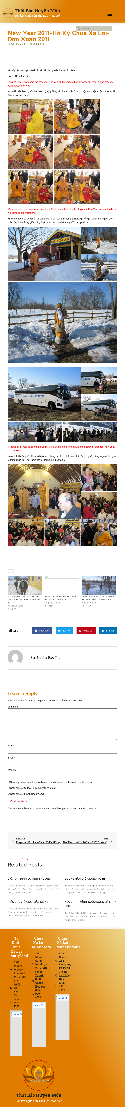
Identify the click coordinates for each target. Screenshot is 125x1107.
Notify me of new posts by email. (28, 794)
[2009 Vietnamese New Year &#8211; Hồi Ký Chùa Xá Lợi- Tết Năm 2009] (99, 585)
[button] (109, 14)
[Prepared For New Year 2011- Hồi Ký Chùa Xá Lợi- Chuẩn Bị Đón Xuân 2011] (25, 585)
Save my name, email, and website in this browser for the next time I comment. (52, 782)
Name (12, 745)
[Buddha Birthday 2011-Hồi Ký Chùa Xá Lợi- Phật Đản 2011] (62, 585)
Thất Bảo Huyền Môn (37, 11)
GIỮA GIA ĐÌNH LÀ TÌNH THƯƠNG (29, 878)
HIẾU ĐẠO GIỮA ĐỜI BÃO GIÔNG (28, 902)
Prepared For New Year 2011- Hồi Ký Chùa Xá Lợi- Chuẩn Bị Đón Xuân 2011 (24, 599)
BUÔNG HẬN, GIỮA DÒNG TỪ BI (85, 878)
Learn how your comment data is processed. (74, 808)
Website (12, 770)
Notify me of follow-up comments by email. (33, 788)
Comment (14, 707)
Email (11, 758)
